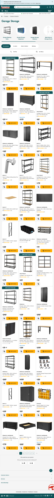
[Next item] (52, 31)
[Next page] (36, 453)
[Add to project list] (4, 88)
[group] (20, 46)
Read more (38, 3)
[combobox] (27, 7)
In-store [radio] (15, 46)
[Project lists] (50, 7)
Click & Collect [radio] (24, 46)
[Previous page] (17, 453)
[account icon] (47, 7)
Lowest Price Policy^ (9, 13)
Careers (35, 491)
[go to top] (50, 470)
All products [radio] (6, 46)
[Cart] (52, 7)
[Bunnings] (5, 8)
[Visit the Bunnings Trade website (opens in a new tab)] (50, 10)
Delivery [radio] (34, 46)
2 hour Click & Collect (45, 13)
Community (18, 491)
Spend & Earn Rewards (28, 13)
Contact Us (24, 491)
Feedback (30, 491)
